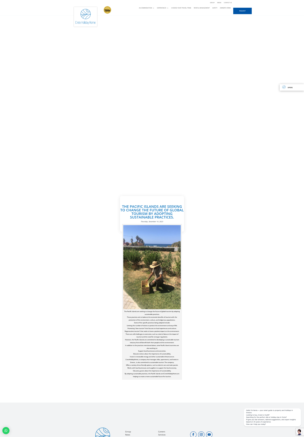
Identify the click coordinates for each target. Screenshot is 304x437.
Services (162, 434)
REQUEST (242, 11)
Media (219, 2)
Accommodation (145, 8)
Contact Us (228, 2)
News (127, 434)
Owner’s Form (225, 8)
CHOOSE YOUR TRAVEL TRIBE (181, 8)
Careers (161, 431)
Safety (214, 8)
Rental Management (202, 8)
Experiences (161, 8)
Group (212, 2)
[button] (6, 430)
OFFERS (290, 87)
